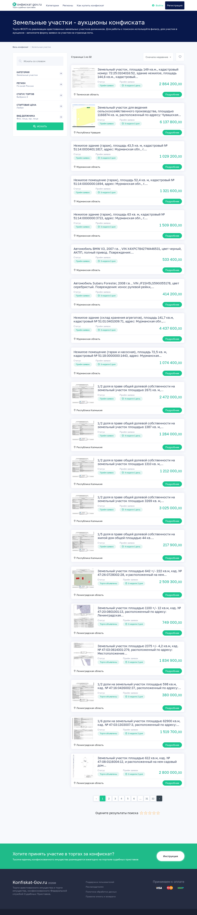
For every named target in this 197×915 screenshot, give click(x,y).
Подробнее (172, 94)
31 (146, 798)
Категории (52, 5)
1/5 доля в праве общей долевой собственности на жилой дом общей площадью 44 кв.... (136, 536)
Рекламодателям (95, 886)
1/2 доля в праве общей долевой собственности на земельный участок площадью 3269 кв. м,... (136, 499)
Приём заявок (127, 81)
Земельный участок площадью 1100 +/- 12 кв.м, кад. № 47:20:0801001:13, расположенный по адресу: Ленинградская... (139, 611)
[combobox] (158, 57)
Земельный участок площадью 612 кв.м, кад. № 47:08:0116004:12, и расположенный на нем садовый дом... (137, 761)
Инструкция (170, 856)
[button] (40, 73)
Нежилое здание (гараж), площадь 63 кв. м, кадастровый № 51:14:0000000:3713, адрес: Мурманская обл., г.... (119, 216)
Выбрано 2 (22, 97)
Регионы (68, 5)
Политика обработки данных (101, 891)
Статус (101, 81)
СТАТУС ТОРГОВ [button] (25, 95)
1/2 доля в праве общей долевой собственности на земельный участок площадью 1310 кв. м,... (136, 462)
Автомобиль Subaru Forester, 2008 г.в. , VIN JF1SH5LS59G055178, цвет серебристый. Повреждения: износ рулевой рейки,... (126, 285)
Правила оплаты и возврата (101, 896)
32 (153, 798)
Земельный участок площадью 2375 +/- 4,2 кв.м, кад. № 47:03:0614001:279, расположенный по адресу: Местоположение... (138, 649)
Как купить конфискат (90, 5)
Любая (20, 107)
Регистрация (175, 5)
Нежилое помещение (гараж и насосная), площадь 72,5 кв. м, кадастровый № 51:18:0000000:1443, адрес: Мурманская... (120, 353)
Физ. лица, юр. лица (27, 118)
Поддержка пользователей (100, 882)
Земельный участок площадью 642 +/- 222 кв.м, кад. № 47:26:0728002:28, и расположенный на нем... (140, 572)
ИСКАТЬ (42, 126)
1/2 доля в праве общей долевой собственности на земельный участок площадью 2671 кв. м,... (136, 388)
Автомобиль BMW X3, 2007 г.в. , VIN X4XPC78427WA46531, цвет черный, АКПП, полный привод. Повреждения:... (128, 250)
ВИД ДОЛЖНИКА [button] (27, 117)
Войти (159, 5)
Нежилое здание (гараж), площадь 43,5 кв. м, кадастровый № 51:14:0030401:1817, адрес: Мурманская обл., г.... (120, 147)
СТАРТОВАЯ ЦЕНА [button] (26, 106)
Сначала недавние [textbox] (157, 57)
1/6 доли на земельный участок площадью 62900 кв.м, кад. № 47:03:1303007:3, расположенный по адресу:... (139, 722)
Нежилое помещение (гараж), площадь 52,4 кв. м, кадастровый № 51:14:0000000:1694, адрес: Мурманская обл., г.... (124, 181)
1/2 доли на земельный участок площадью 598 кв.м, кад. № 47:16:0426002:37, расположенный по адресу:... (139, 686)
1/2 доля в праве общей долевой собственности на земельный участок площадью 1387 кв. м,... (136, 425)
